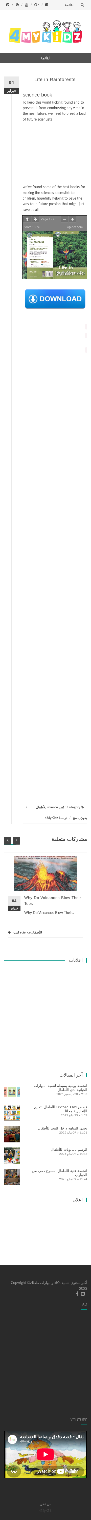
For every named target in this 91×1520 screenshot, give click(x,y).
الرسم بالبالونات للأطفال (69, 1149)
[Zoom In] (72, 219)
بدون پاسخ (80, 818)
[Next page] (35, 219)
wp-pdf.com (75, 227)
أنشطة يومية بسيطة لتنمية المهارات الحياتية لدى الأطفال (60, 1088)
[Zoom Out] (64, 219)
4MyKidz (51, 818)
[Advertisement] (55, 153)
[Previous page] (27, 219)
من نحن (46, 1504)
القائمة (70, 5)
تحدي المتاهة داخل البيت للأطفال (62, 1128)
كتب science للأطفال (50, 807)
